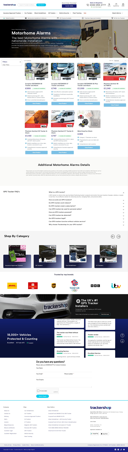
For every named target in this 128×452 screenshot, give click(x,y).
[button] (12, 13)
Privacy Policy (17, 445)
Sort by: (111, 60)
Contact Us (7, 413)
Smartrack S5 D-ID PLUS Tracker (57, 430)
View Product (36, 103)
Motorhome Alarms (20, 29)
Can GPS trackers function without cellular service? (67, 221)
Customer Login (8, 430)
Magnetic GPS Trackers (30, 425)
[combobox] (28, 5)
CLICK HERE (69, 6)
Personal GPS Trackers (30, 427)
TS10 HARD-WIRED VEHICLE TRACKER (58, 427)
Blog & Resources (9, 425)
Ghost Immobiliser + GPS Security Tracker (59, 419)
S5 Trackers (27, 419)
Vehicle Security (28, 433)
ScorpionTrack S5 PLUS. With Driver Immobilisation (62, 422)
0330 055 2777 (98, 5)
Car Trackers (27, 413)
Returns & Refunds (9, 427)
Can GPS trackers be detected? (60, 215)
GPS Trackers (28, 430)
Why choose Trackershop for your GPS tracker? (65, 224)
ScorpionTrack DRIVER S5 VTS (56, 416)
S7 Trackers (27, 422)
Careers (6, 422)
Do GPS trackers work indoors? (60, 203)
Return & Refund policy (37, 445)
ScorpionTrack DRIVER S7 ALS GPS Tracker (59, 413)
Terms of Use (7, 445)
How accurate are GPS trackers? (60, 200)
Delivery (6, 416)
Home (13, 29)
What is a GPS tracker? (57, 192)
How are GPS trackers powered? (60, 212)
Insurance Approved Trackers (32, 416)
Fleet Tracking (28, 436)
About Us (6, 410)
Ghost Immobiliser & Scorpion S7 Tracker (59, 425)
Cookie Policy (25, 445)
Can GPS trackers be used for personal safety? (65, 209)
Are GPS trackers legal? (57, 218)
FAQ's (5, 419)
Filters (5, 62)
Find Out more (105, 314)
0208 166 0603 (105, 418)
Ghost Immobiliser (53, 410)
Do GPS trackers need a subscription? (62, 206)
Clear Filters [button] (6, 64)
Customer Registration (10, 433)
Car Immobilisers (29, 410)
